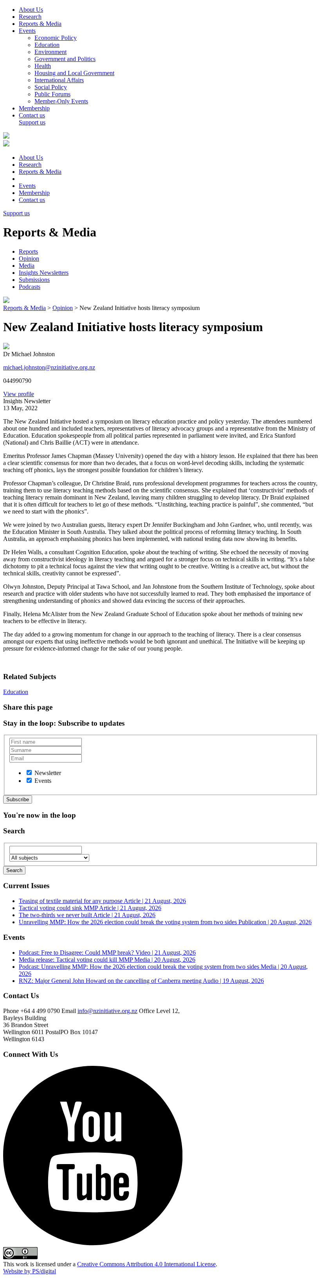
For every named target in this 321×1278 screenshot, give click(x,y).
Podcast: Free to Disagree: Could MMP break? (107, 952)
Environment (50, 52)
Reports (28, 251)
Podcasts (29, 286)
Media (26, 265)
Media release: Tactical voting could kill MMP (107, 959)
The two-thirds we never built (87, 915)
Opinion (29, 258)
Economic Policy (55, 37)
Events (27, 30)
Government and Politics (65, 59)
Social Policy (50, 87)
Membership (34, 108)
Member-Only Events (61, 101)
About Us (31, 9)
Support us (32, 122)
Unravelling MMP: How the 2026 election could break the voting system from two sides (165, 922)
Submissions (34, 279)
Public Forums (52, 94)
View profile (18, 394)
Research (30, 16)
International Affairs (59, 80)
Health (42, 66)
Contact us (32, 115)
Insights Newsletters (44, 272)
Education (47, 44)
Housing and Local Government (74, 73)
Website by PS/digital (29, 1271)
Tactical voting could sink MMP (90, 908)
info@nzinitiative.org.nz (107, 1011)
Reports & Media (40, 23)
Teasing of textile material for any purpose (102, 901)
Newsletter (47, 773)
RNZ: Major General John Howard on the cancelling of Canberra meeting (141, 980)
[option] (168, 773)
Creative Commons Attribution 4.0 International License (146, 1264)
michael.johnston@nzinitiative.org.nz (49, 367)
